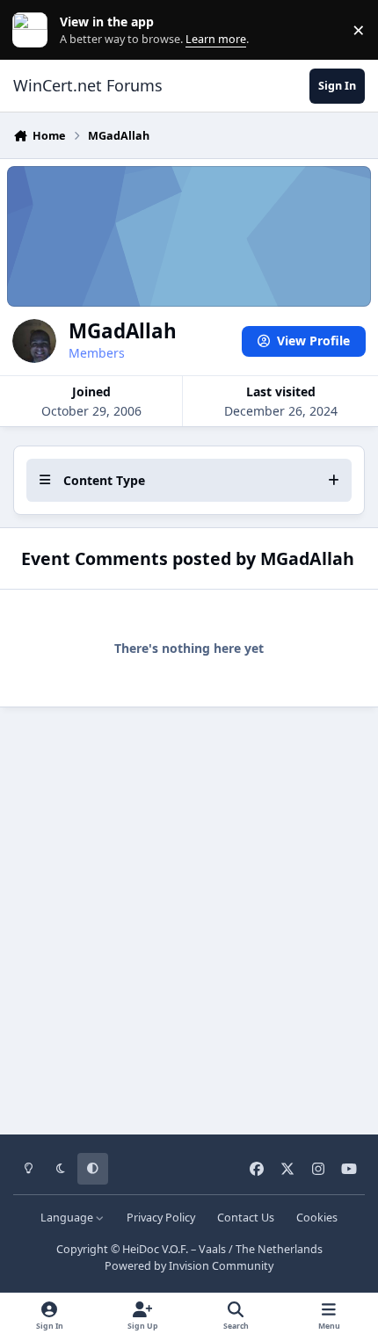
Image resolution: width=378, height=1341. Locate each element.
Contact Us (245, 1217)
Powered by (189, 1265)
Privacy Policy (161, 1217)
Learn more (34, 30)
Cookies (317, 1217)
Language (68, 1217)
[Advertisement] (189, 915)
